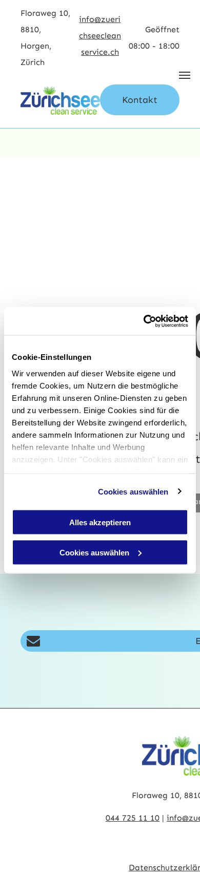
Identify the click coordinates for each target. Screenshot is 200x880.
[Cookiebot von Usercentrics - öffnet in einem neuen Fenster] (143, 321)
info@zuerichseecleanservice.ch (100, 35)
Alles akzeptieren (100, 522)
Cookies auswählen (133, 491)
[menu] (184, 75)
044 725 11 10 (132, 818)
